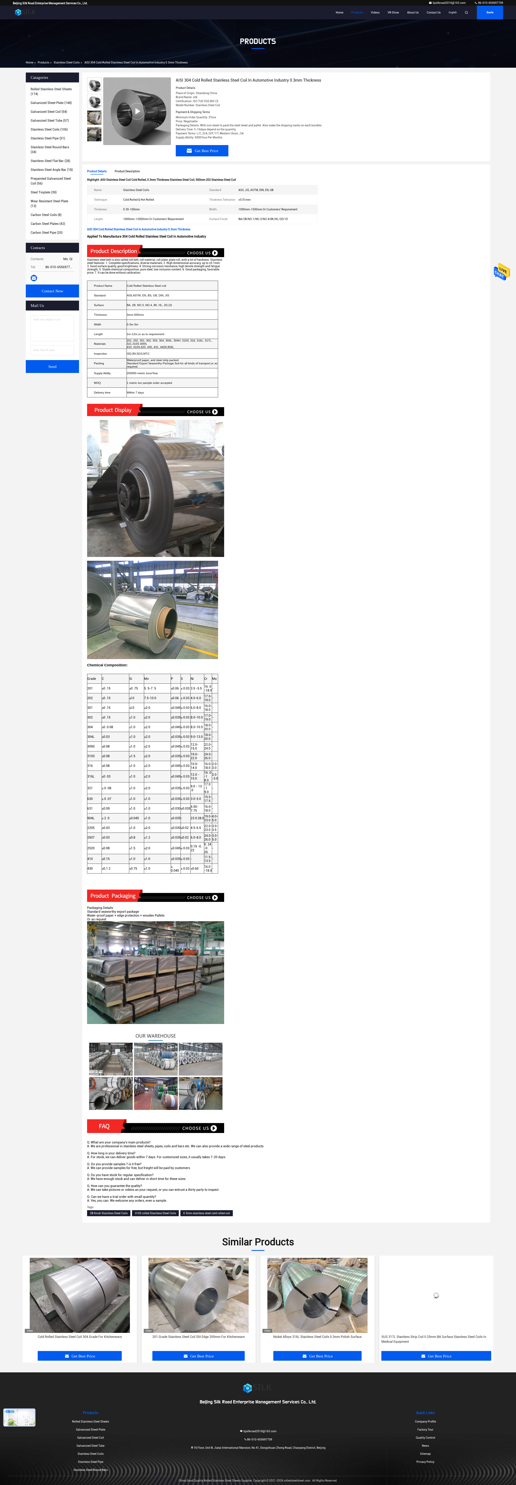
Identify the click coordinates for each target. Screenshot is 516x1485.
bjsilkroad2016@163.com (449, 2)
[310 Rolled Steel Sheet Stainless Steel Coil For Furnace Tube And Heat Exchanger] (436, 1295)
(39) (44, 192)
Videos (375, 12)
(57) (50, 121)
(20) (46, 233)
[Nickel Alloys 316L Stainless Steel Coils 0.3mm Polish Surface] (80, 1295)
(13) (49, 203)
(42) (48, 224)
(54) (49, 112)
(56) (51, 181)
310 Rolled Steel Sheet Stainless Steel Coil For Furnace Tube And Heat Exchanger (431, 1339)
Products (357, 12)
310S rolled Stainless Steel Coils (155, 1213)
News (425, 1445)
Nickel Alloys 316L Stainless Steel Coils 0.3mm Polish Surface (80, 1337)
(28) (50, 161)
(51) (48, 138)
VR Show (393, 12)
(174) (51, 91)
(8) (46, 215)
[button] (94, 139)
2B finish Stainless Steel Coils (109, 1213)
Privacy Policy (425, 1461)
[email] (33, 278)
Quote (490, 12)
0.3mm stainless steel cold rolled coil (206, 1213)
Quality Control (425, 1437)
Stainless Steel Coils (67, 62)
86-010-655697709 (490, 2)
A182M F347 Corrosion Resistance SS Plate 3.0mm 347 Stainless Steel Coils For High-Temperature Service (317, 1339)
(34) (50, 149)
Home (339, 12)
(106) (49, 129)
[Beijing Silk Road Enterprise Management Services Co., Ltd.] (25, 12)
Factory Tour (425, 1429)
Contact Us (434, 12)
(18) (52, 170)
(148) (51, 103)
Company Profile (425, 1421)
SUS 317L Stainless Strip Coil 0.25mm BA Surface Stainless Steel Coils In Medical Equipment (196, 1339)
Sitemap (425, 1453)
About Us (413, 12)
